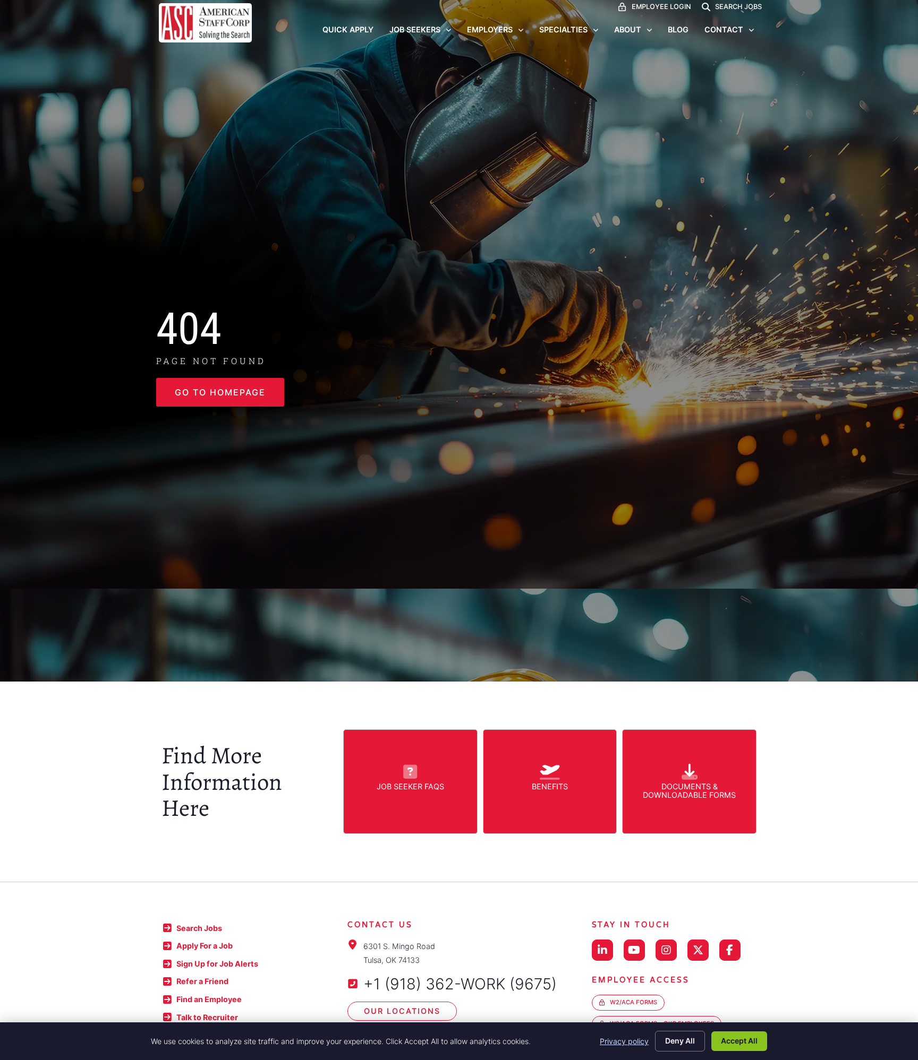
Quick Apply (347, 29)
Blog (678, 29)
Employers (490, 29)
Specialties (563, 29)
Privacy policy (624, 1041)
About (627, 29)
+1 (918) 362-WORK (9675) (460, 984)
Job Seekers (414, 29)
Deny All (680, 1040)
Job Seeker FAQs (410, 786)
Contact (723, 29)
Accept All (739, 1040)
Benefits (550, 786)
